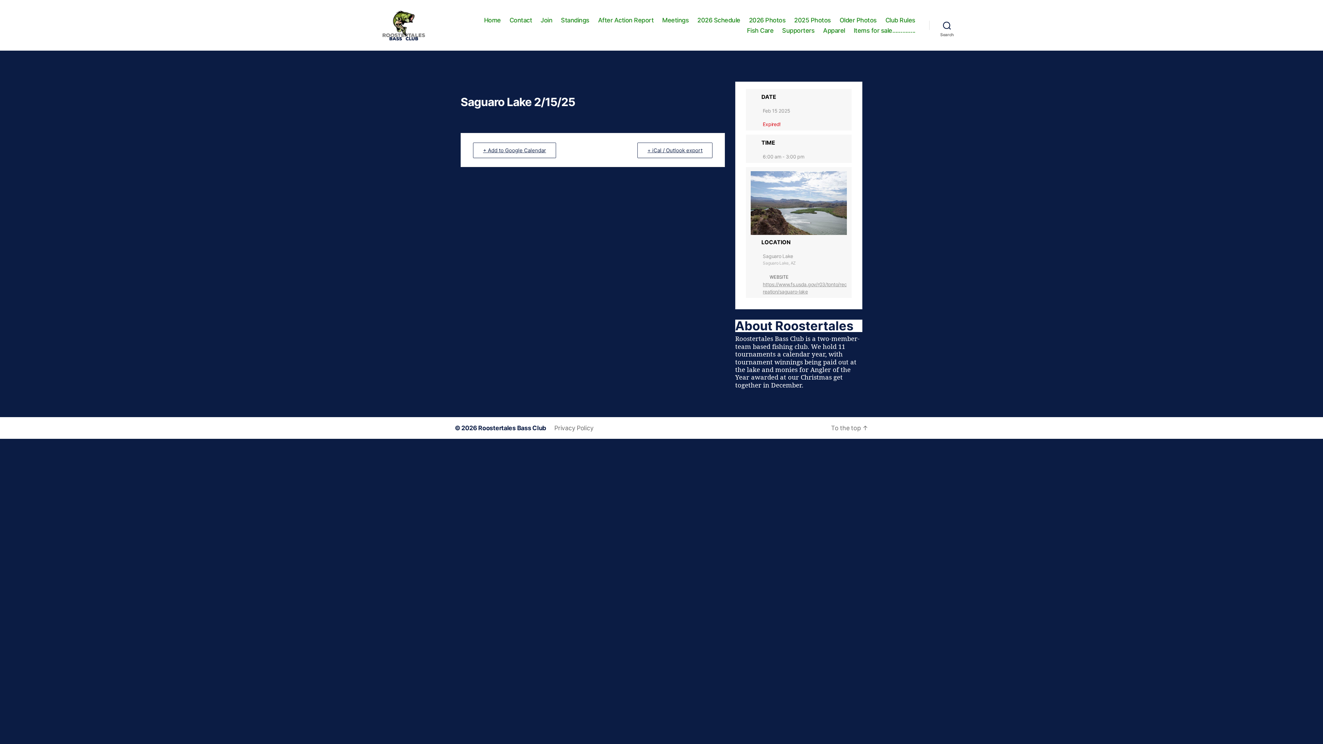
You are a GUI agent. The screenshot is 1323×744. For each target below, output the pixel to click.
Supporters (798, 30)
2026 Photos (767, 20)
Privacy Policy (573, 428)
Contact (521, 20)
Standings (575, 20)
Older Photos (858, 20)
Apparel (834, 30)
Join (546, 20)
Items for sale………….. (884, 30)
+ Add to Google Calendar (514, 150)
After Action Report (626, 20)
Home (492, 20)
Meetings (675, 20)
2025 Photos (812, 20)
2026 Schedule (718, 20)
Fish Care (760, 30)
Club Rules (900, 20)
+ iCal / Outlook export (674, 150)
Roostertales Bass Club (512, 428)
